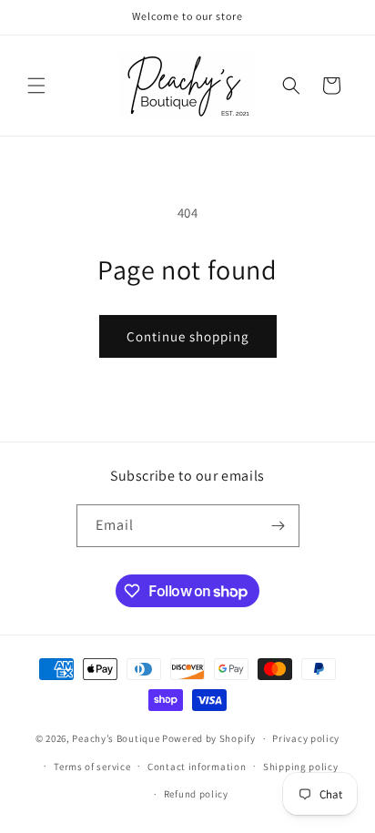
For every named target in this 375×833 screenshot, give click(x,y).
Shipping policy (301, 766)
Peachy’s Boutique (115, 738)
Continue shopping (188, 336)
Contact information (196, 766)
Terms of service (92, 766)
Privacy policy (306, 738)
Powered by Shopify (209, 738)
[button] (36, 86)
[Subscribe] (278, 525)
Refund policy (196, 793)
